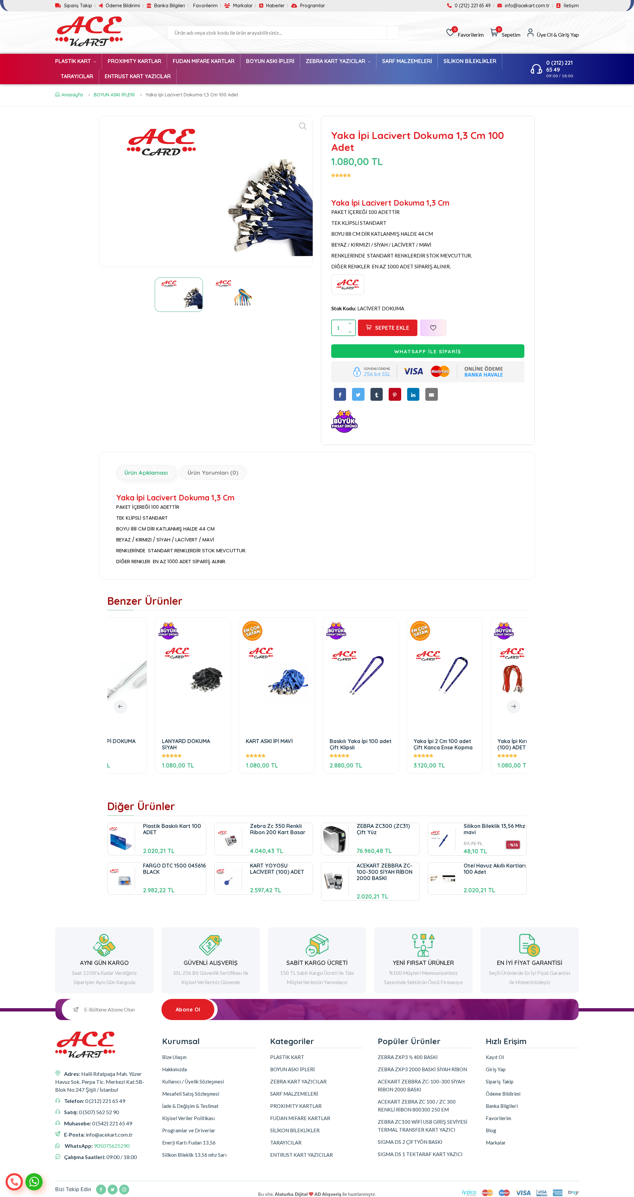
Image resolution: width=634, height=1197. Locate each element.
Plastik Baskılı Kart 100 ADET (172, 829)
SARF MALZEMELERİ (407, 61)
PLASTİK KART (73, 61)
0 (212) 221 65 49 (472, 5)
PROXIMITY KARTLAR (134, 61)
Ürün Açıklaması (146, 472)
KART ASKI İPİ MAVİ (225, 741)
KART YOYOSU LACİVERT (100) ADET (277, 868)
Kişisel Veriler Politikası (188, 1118)
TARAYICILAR (77, 76)
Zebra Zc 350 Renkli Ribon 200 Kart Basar (277, 829)
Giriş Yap (496, 1069)
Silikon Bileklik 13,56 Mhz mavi (494, 829)
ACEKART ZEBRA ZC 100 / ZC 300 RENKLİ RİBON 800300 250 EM (417, 1105)
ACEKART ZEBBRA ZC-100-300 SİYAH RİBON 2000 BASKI (384, 871)
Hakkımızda (174, 1069)
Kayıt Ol (495, 1057)
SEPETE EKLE (392, 328)
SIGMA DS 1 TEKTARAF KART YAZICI (420, 1154)
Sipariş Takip (77, 5)
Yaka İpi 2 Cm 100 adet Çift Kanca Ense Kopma (399, 744)
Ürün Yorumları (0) (213, 472)
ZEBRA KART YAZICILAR (336, 61)
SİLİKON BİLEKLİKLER (469, 61)
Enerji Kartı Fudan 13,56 (189, 1143)
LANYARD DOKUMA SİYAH (142, 744)
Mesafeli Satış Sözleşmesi (190, 1094)
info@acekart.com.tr (526, 5)
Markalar (242, 5)
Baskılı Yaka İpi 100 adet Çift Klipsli (317, 744)
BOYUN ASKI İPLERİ (270, 61)
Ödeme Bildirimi (122, 5)
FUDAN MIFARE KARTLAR (203, 61)
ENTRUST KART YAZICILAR (138, 76)
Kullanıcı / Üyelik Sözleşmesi (193, 1081)
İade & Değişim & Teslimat (190, 1106)
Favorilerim (205, 5)
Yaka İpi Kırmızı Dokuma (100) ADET (484, 744)
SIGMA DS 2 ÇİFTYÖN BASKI (410, 1142)
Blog (491, 1130)
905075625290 (111, 1146)
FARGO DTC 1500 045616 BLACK (174, 868)
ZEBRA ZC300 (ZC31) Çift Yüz (383, 829)
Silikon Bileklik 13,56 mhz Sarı (194, 1155)
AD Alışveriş (327, 1187)
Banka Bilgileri (169, 5)
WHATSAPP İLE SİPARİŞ (427, 351)
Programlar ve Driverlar (188, 1130)
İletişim (570, 5)
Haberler (275, 5)
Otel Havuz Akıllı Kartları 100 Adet (495, 868)
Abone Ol (188, 1009)
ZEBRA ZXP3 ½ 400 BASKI (408, 1057)
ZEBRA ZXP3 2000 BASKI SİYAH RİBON (422, 1069)
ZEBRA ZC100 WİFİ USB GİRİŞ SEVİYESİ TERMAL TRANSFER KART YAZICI (422, 1126)
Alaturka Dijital (291, 1187)
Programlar (312, 5)
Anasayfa (72, 95)
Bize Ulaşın (174, 1057)
